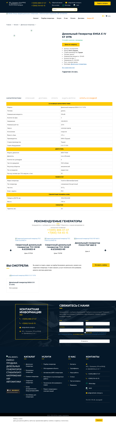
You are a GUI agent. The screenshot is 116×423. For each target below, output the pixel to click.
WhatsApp (68, 5)
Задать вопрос (69, 98)
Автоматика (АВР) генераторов (53, 373)
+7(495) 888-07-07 (38, 3)
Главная (8, 25)
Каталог (36, 18)
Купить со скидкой (88, 98)
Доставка (81, 18)
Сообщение (89, 327)
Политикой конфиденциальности (95, 334)
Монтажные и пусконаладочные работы (54, 378)
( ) (109, 16)
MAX (77, 5)
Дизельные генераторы (28, 25)
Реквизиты (73, 385)
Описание (30, 98)
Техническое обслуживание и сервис (53, 384)
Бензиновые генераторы (29, 371)
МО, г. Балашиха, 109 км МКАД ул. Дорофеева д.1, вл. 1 (17, 3)
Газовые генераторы (32, 377)
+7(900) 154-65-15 (38, 5)
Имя (60, 321)
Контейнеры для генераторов (31, 396)
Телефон (62, 327)
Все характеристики (68, 68)
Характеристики (13, 98)
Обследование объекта (51, 368)
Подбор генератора (47, 18)
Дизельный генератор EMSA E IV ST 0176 (22, 283)
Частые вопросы (75, 381)
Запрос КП (90, 18)
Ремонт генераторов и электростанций (50, 390)
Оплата (72, 18)
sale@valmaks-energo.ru (74, 3)
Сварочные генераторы (29, 382)
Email (87, 321)
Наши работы (74, 373)
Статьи (72, 377)
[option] (31, 30)
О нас (66, 18)
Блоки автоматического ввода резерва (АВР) (32, 389)
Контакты (73, 364)
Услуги (59, 18)
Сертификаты (74, 368)
